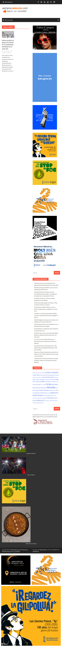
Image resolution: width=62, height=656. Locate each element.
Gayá (50, 379)
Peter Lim (54, 390)
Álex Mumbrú (41, 402)
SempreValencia (40, 398)
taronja (45, 398)
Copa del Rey (46, 377)
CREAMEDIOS (36, 551)
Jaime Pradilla (40, 381)
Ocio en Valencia (31, 475)
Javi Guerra (48, 381)
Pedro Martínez (44, 390)
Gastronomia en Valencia (31, 543)
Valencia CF (41, 400)
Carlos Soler (36, 375)
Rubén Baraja (37, 395)
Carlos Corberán (51, 372)
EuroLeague (41, 379)
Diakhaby (56, 377)
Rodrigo (48, 393)
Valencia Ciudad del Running (50, 400)
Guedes (53, 379)
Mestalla (51, 387)
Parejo (37, 390)
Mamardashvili (37, 388)
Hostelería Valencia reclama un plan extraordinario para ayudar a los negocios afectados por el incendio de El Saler (45, 294)
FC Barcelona (46, 379)
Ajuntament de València (40, 372)
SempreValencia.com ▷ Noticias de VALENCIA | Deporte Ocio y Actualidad (15, 550)
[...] (12, 71)
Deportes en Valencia (31, 453)
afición (34, 372)
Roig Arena (54, 393)
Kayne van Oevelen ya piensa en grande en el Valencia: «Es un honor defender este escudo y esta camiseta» (46, 354)
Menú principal (9, 20)
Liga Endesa (54, 384)
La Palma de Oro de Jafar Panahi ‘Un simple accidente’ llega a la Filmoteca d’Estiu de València (46, 360)
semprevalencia (43, 549)
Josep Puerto (54, 381)
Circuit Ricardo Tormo (52, 375)
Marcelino (44, 388)
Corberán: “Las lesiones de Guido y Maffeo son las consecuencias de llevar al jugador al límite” (46, 315)
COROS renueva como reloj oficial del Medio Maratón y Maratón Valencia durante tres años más (46, 335)
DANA (52, 377)
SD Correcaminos (47, 395)
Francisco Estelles (6, 52)
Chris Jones (43, 375)
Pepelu (50, 390)
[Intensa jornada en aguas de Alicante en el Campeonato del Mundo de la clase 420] (8, 34)
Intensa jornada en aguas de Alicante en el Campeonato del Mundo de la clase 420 (8, 44)
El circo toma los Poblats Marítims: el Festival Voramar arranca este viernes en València (45, 341)
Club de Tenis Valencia (37, 377)
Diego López (36, 379)
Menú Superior (9, 2)
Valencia (50, 398)
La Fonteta (43, 384)
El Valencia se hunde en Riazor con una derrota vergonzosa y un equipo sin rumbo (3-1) (45, 309)
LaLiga (48, 384)
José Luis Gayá (36, 384)
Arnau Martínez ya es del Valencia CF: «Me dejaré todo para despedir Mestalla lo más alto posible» (45, 348)
